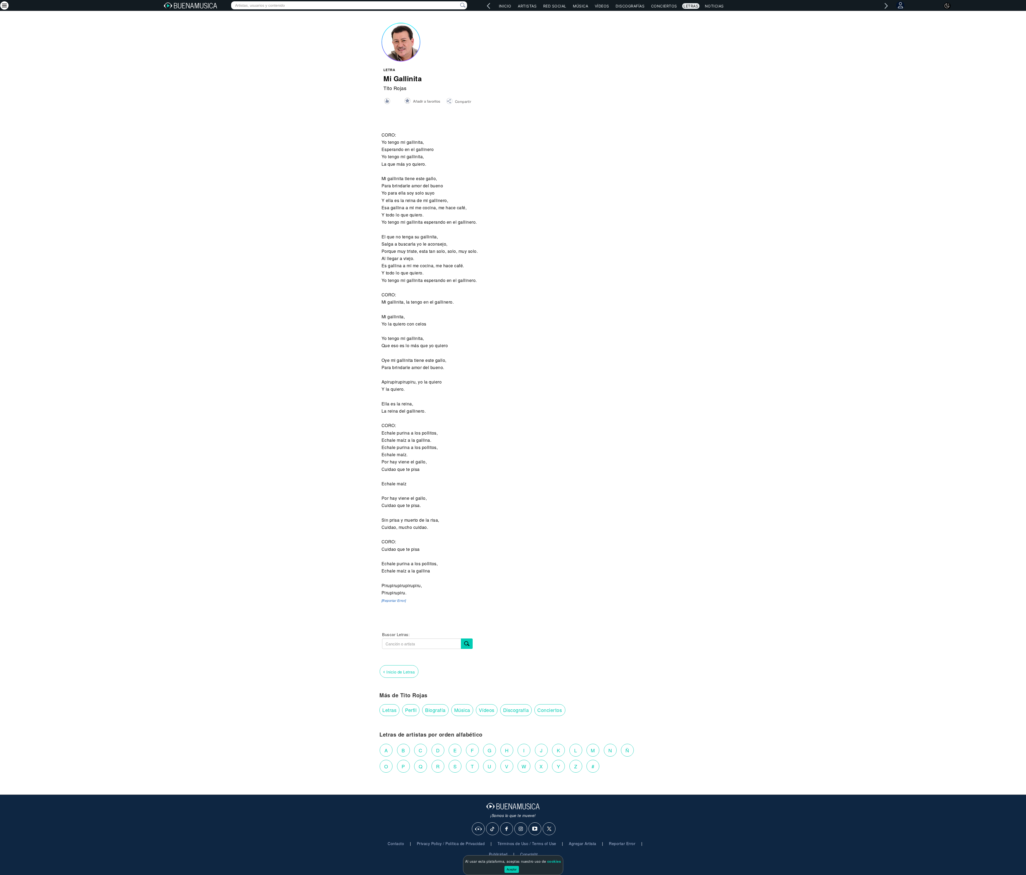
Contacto (396, 843)
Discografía (516, 709)
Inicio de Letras (399, 671)
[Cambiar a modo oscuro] (947, 6)
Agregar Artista (582, 843)
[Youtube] (535, 829)
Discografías (630, 6)
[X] (549, 829)
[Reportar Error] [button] (394, 601)
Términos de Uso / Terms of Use (527, 843)
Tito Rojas (394, 87)
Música (580, 6)
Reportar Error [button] (622, 843)
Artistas (527, 6)
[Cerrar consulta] (456, 5)
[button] (458, 102)
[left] (488, 6)
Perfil (411, 709)
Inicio (505, 6)
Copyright (529, 854)
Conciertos (664, 6)
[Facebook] (506, 829)
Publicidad (498, 854)
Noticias (714, 6)
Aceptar (512, 869)
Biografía (435, 709)
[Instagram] (521, 829)
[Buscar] (467, 643)
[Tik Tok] (492, 829)
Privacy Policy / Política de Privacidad (451, 843)
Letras (690, 6)
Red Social (554, 6)
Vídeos (602, 6)
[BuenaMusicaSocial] (478, 829)
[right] (886, 6)
